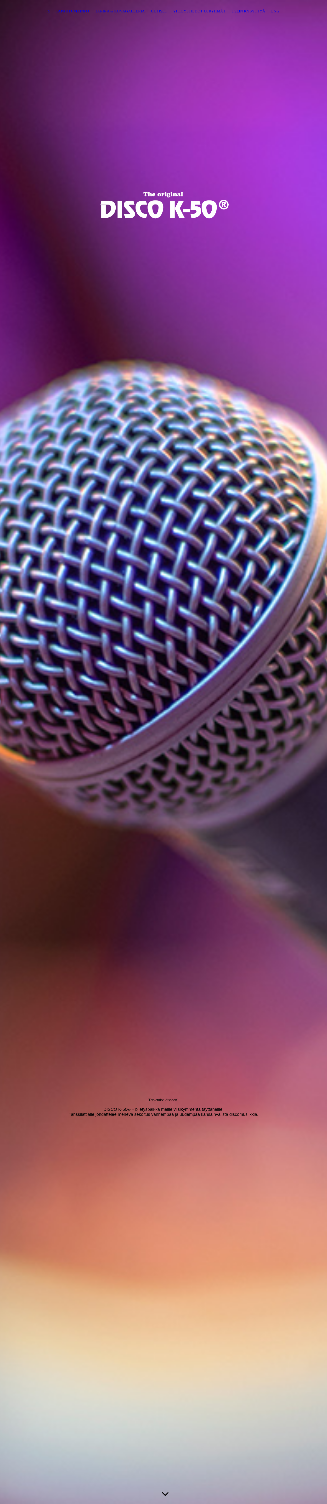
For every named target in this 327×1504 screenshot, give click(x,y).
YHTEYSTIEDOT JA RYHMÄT (199, 11)
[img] (163, 752)
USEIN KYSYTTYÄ (248, 11)
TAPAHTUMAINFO (72, 11)
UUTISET (159, 11)
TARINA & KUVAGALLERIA (120, 11)
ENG (275, 11)
